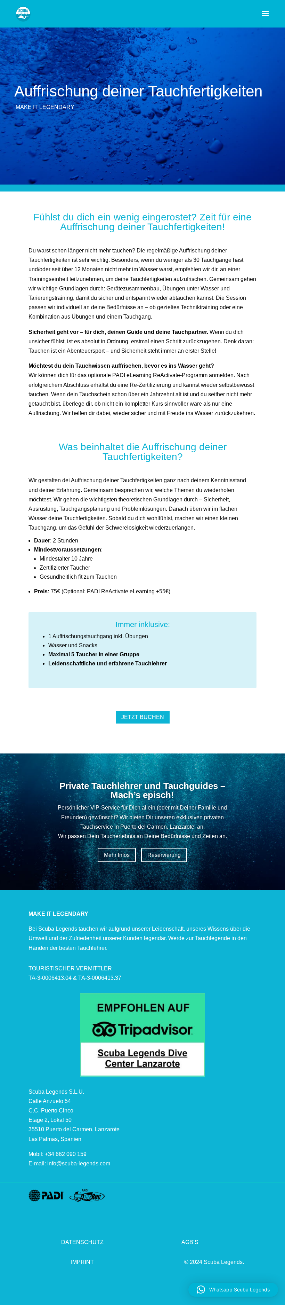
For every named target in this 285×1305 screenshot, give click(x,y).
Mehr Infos (117, 855)
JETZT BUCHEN (142, 717)
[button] (233, 1290)
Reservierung (164, 855)
